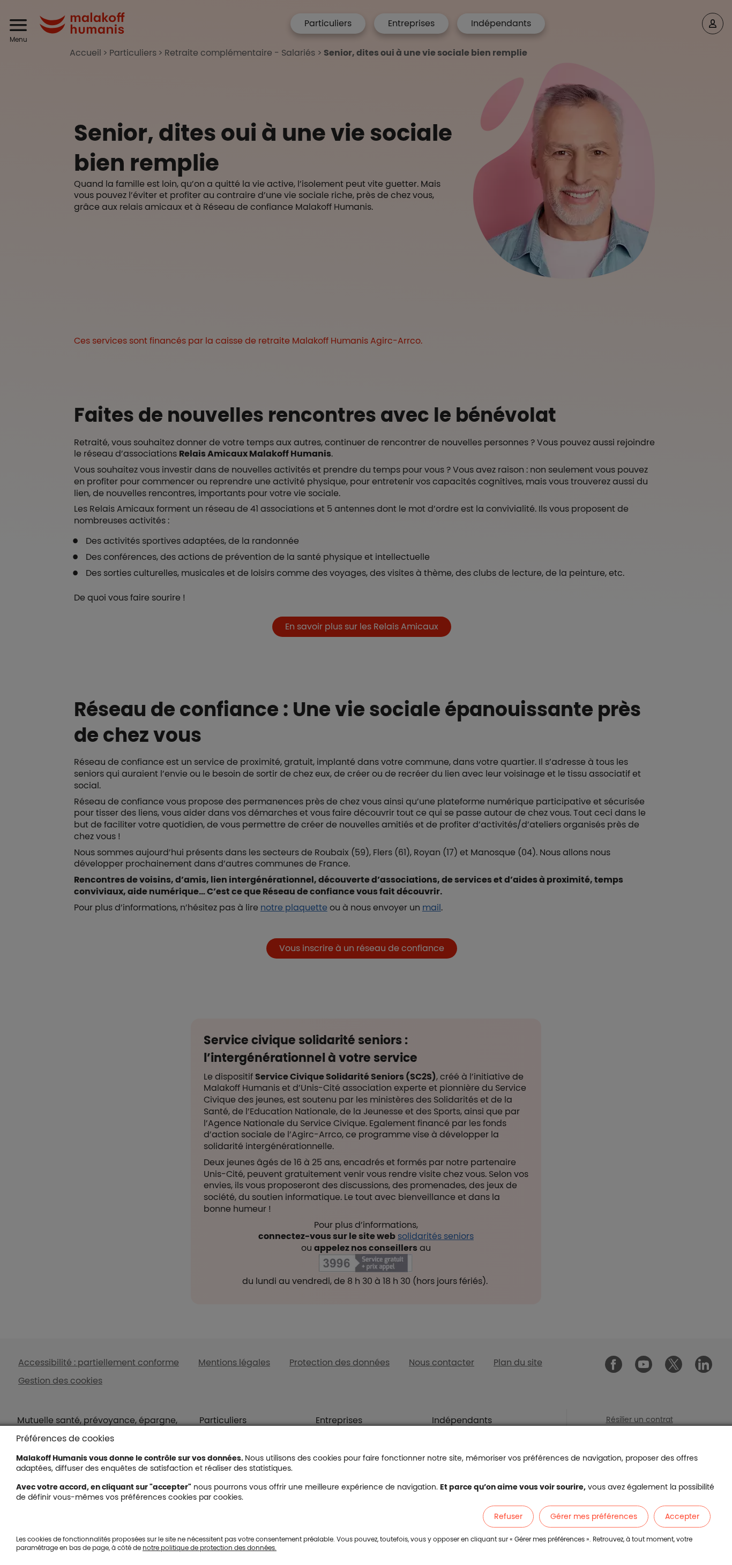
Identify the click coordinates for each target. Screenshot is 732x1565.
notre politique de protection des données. (210, 1547)
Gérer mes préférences (593, 1516)
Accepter (682, 1516)
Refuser (508, 1516)
